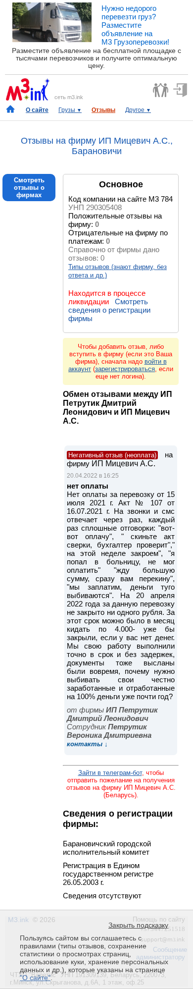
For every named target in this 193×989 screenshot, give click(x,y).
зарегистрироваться (125, 369)
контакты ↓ (87, 744)
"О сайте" (35, 978)
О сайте (37, 110)
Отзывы (103, 110)
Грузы (70, 110)
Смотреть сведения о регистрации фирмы (109, 310)
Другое (138, 110)
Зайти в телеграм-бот (110, 772)
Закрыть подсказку (138, 925)
